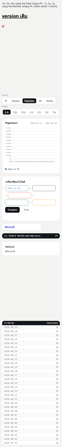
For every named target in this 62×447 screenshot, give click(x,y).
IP (6, 101)
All (40, 101)
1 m (7, 112)
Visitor (49, 101)
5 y (54, 112)
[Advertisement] (31, 60)
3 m (15, 112)
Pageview (29, 101)
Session (16, 101)
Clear (26, 210)
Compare (12, 210)
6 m (23, 112)
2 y (39, 112)
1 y (31, 112)
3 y (46, 112)
